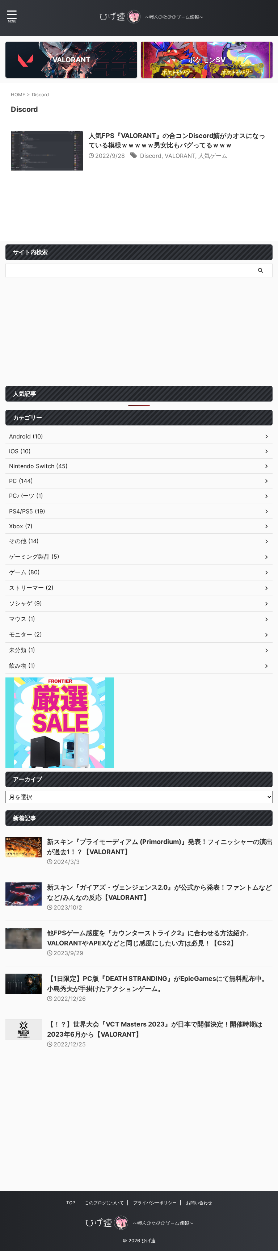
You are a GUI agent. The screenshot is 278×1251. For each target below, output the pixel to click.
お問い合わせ (199, 1202)
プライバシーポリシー (155, 1202)
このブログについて (104, 1202)
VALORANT (180, 155)
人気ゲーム (212, 155)
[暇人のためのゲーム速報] (151, 16)
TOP (70, 1202)
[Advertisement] (139, 331)
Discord (150, 155)
